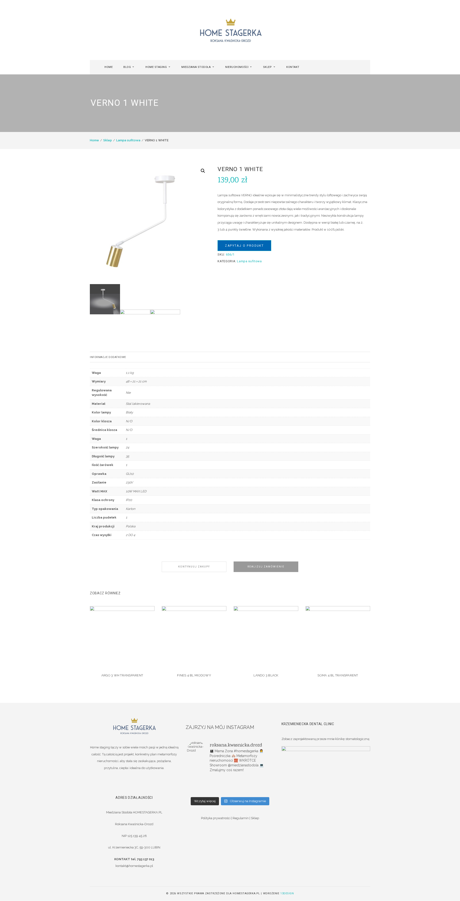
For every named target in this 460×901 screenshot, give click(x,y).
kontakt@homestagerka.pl (134, 866)
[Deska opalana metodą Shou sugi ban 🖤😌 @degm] (201, 792)
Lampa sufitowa (128, 140)
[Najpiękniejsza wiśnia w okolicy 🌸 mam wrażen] (259, 792)
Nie (128, 392)
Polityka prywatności (215, 818)
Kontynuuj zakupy (194, 566)
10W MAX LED (136, 491)
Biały (129, 412)
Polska (130, 526)
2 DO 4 (130, 535)
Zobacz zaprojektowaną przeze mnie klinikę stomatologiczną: (326, 739)
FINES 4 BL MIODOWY (194, 675)
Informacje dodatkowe (108, 357)
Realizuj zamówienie (265, 566)
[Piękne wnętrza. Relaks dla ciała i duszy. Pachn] (230, 779)
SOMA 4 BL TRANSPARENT (337, 675)
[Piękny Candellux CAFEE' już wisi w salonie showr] (259, 785)
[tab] (230, 357)
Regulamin (241, 818)
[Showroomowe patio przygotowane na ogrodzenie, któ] (201, 785)
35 (127, 456)
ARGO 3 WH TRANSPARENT (122, 675)
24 (127, 447)
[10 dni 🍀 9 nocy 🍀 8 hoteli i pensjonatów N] (230, 785)
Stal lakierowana (138, 404)
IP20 (129, 500)
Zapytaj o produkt (244, 245)
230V (129, 482)
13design (287, 893)
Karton (130, 509)
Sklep (107, 140)
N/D (129, 421)
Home (94, 140)
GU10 (130, 474)
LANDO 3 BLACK (265, 675)
